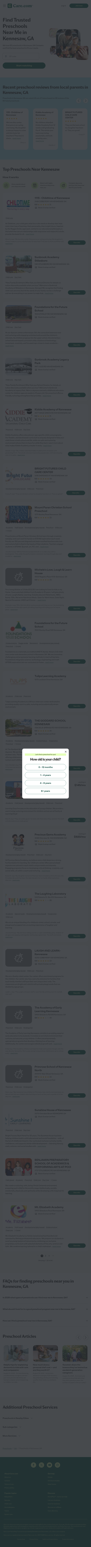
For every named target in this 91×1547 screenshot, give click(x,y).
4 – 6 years (45, 783)
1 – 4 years (45, 775)
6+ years (45, 791)
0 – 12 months (46, 767)
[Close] (65, 751)
